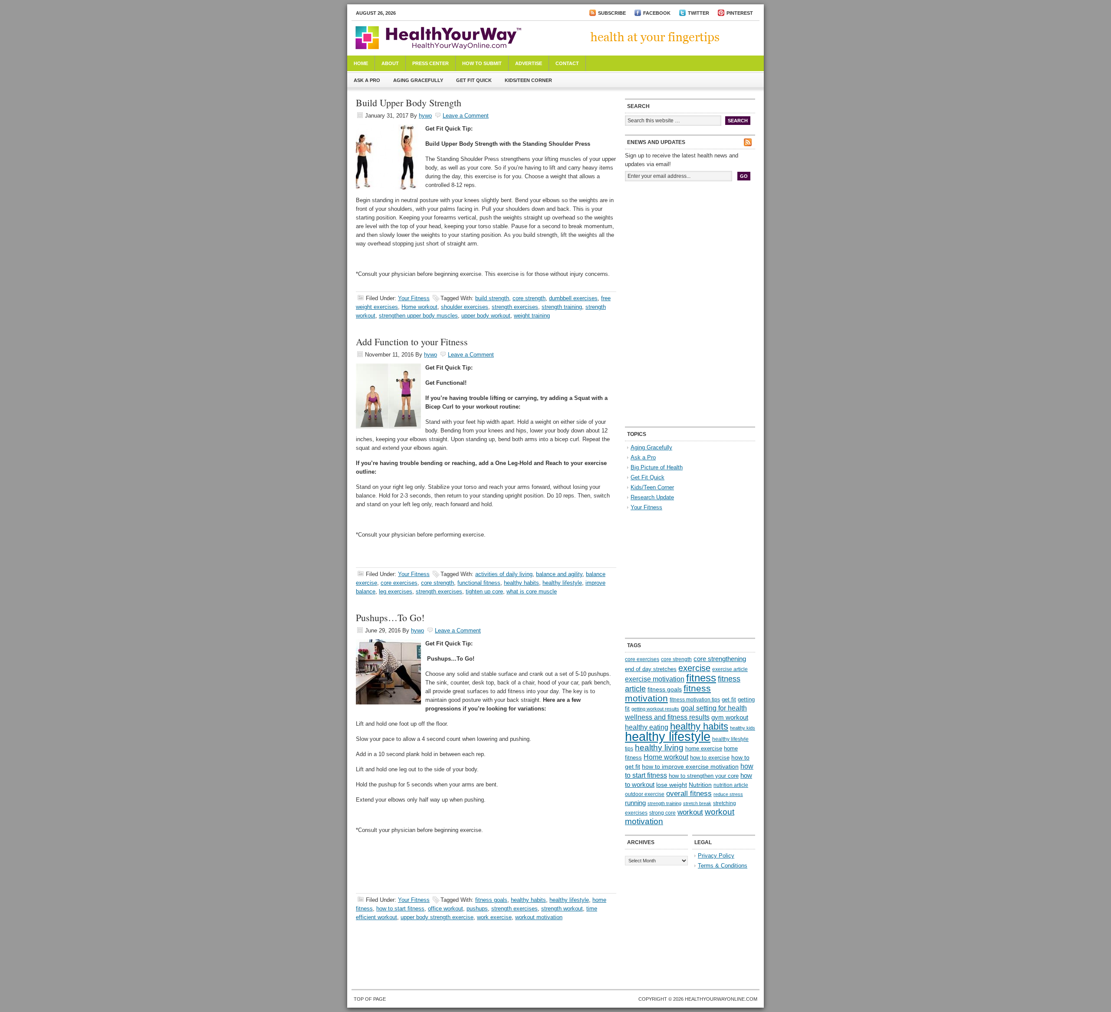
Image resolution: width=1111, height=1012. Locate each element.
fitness (701, 678)
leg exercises (395, 591)
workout (690, 812)
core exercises (399, 583)
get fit (729, 699)
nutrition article (730, 785)
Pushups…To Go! (390, 617)
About (390, 63)
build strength (492, 298)
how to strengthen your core (704, 776)
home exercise (703, 748)
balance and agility (559, 574)
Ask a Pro (367, 80)
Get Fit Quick (474, 80)
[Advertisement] (690, 246)
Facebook (657, 13)
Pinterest (739, 13)
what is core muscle (531, 591)
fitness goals (491, 900)
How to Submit (482, 63)
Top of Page (370, 999)
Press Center (430, 63)
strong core (662, 813)
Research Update (652, 497)
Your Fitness (414, 298)
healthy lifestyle (562, 583)
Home (361, 63)
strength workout (562, 908)
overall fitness (689, 793)
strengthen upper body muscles (418, 315)
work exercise (494, 917)
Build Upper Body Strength (408, 102)
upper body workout (485, 315)
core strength (529, 298)
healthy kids (742, 727)
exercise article (730, 669)
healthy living (659, 747)
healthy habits (521, 583)
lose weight (671, 784)
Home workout (419, 307)
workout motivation (538, 917)
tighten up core (484, 591)
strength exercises (515, 307)
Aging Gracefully (418, 80)
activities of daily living (503, 574)
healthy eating (646, 727)
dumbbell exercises (573, 298)
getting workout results (655, 708)
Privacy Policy (716, 855)
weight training (532, 315)
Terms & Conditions (722, 865)
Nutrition (700, 784)
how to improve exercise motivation (690, 766)
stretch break (697, 803)
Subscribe (612, 13)
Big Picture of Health (657, 467)
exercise (694, 668)
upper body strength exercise (437, 917)
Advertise (528, 63)
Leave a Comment (466, 115)
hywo (425, 115)
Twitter (698, 13)
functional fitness (478, 583)
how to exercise (710, 757)
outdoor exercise (644, 794)
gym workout (729, 717)
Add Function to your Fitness (412, 341)
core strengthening (720, 658)
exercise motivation (654, 679)
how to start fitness (400, 908)
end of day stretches (651, 669)
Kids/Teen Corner (528, 80)
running (635, 802)
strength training (562, 307)
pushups (477, 908)
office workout (445, 908)
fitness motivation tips (695, 700)
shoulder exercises (464, 307)
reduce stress (728, 794)
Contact (567, 63)
